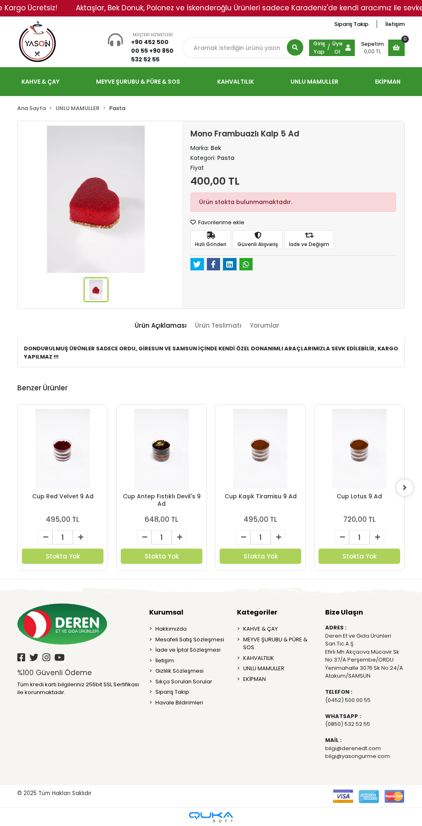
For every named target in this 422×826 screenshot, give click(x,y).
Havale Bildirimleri (179, 702)
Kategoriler (257, 612)
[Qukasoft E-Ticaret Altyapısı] (211, 817)
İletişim (395, 24)
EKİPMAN (254, 679)
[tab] (161, 326)
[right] (404, 488)
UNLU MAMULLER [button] (314, 81)
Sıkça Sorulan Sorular (183, 681)
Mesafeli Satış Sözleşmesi (189, 639)
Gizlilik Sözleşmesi (179, 671)
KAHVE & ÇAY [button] (40, 81)
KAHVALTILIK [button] (235, 81)
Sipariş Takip (351, 24)
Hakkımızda (171, 629)
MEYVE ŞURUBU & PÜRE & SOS (275, 644)
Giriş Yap (319, 48)
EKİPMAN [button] (388, 81)
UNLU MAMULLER (263, 668)
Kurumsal (166, 612)
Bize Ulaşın (344, 612)
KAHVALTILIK (258, 658)
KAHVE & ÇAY (260, 629)
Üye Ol (337, 48)
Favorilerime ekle (220, 222)
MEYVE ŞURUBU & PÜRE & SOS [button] (138, 81)
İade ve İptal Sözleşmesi (187, 650)
